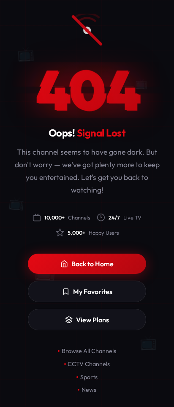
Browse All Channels (89, 351)
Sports (89, 377)
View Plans (92, 320)
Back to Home (92, 264)
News (89, 390)
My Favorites (92, 291)
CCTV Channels (89, 364)
